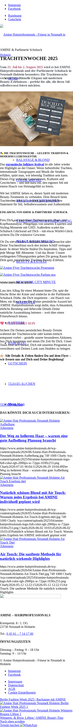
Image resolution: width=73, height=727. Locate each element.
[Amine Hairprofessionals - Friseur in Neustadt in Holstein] (36, 55)
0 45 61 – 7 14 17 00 (19, 633)
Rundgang (14, 15)
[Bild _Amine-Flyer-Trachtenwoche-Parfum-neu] (36, 275)
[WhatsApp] (28, 725)
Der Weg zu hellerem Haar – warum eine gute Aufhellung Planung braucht (34, 438)
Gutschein (14, 19)
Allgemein (6, 428)
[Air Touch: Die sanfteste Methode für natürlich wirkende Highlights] (36, 542)
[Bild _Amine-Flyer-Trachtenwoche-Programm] (36, 268)
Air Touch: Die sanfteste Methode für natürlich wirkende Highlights (30, 556)
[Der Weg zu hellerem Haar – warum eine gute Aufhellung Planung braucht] (36, 424)
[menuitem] (40, 16)
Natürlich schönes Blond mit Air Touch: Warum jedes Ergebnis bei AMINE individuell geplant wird (33, 497)
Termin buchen (10, 725)
